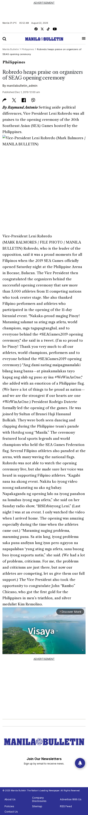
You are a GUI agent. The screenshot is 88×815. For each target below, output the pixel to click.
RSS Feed (66, 806)
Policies (9, 806)
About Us (10, 799)
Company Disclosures (39, 799)
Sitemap (37, 806)
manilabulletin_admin (22, 85)
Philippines (13, 62)
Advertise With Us (70, 799)
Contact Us (11, 811)
